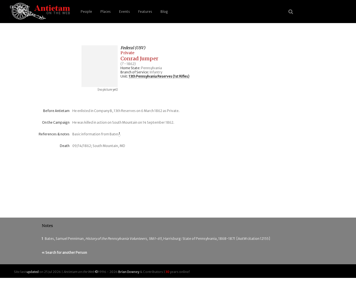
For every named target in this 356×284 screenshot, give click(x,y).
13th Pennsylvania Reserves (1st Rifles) (159, 76)
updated (32, 272)
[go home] (38, 11)
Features (145, 11)
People (86, 11)
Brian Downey (128, 272)
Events (124, 11)
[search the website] (290, 11)
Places (105, 11)
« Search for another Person (64, 252)
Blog (164, 11)
